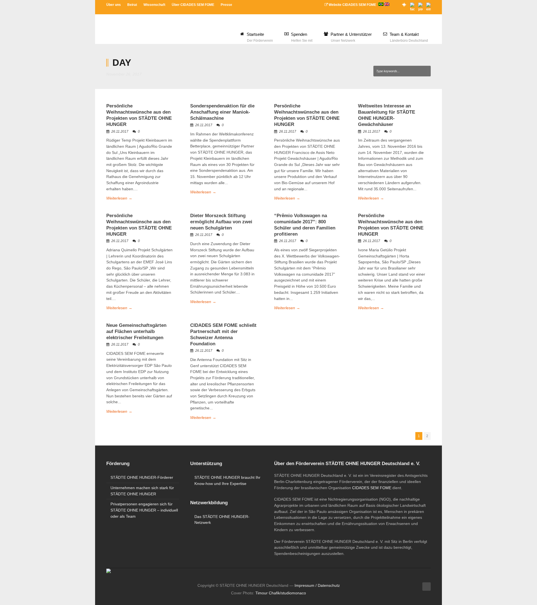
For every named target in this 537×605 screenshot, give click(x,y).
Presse (226, 5)
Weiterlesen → (119, 198)
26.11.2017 (119, 131)
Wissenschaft (154, 5)
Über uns (113, 5)
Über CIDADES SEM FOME (193, 5)
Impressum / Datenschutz (317, 585)
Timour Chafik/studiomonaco (280, 593)
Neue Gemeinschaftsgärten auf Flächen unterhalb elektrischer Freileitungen (136, 331)
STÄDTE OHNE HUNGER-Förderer (141, 477)
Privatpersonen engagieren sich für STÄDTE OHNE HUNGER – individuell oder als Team (144, 510)
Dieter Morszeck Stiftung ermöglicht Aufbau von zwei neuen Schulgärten (221, 222)
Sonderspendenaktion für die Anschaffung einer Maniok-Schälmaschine (222, 112)
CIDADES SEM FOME (371, 488)
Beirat (132, 5)
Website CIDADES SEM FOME (352, 5)
